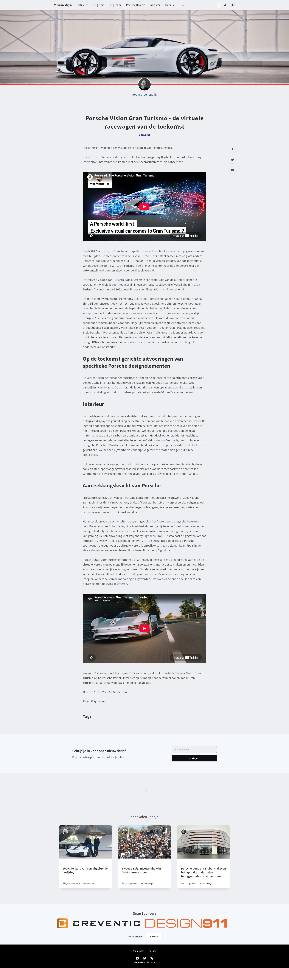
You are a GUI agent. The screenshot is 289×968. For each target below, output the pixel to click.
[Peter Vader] (65, 831)
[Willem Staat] (124, 831)
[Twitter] (232, 159)
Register (155, 5)
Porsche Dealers (135, 5)
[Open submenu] (182, 5)
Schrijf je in (194, 758)
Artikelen (83, 5)
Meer (168, 5)
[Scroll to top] (232, 149)
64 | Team (115, 5)
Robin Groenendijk (144, 94)
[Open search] (225, 5)
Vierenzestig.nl (63, 5)
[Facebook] (232, 170)
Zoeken (152, 950)
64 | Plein (99, 5)
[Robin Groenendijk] (144, 85)
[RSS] (152, 958)
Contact (154, 936)
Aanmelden (138, 950)
